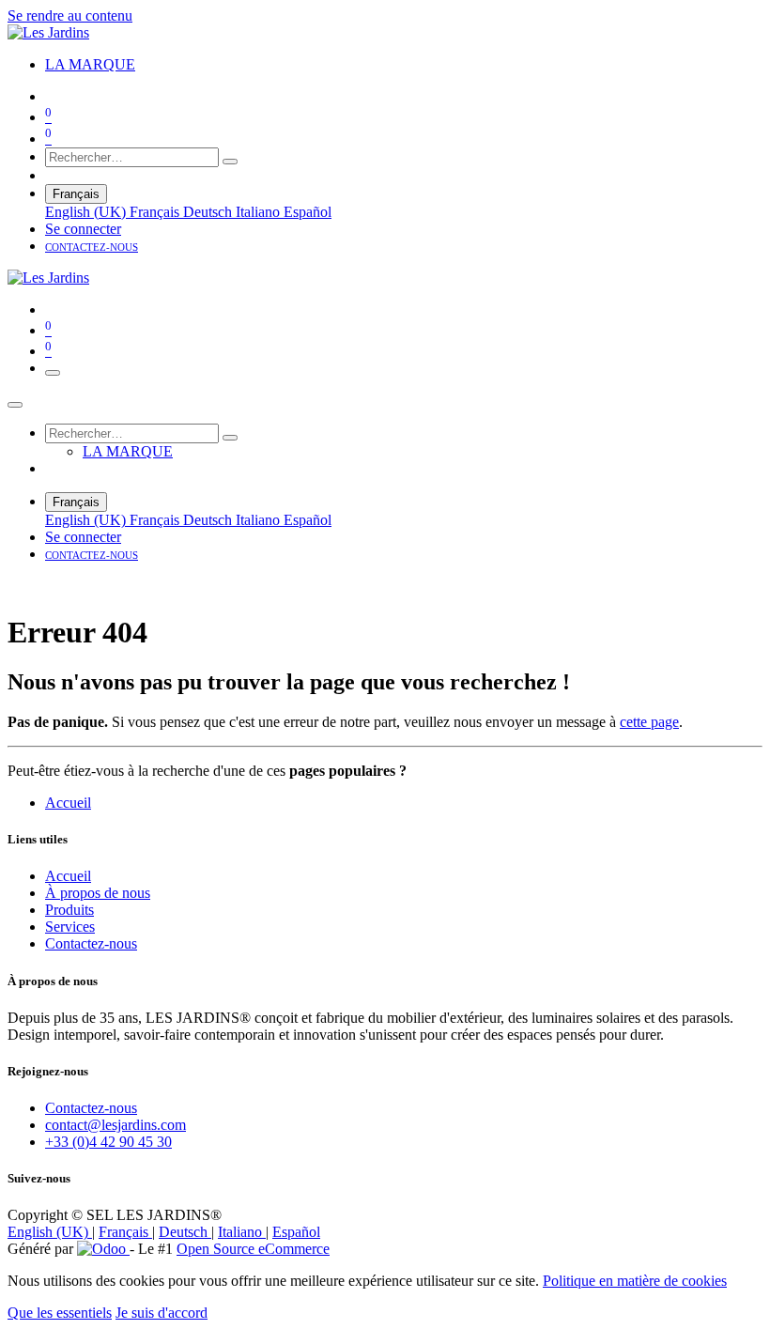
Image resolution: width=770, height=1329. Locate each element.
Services (70, 927)
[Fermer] (15, 405)
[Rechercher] (230, 161)
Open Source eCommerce (253, 1249)
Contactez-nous (91, 943)
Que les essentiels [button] (60, 1313)
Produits (69, 910)
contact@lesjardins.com (115, 1125)
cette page (649, 722)
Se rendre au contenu (70, 15)
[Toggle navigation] (52, 373)
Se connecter (83, 229)
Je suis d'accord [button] (162, 1313)
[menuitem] (90, 64)
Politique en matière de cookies (635, 1281)
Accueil (68, 803)
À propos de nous (97, 893)
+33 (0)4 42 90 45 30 (108, 1142)
